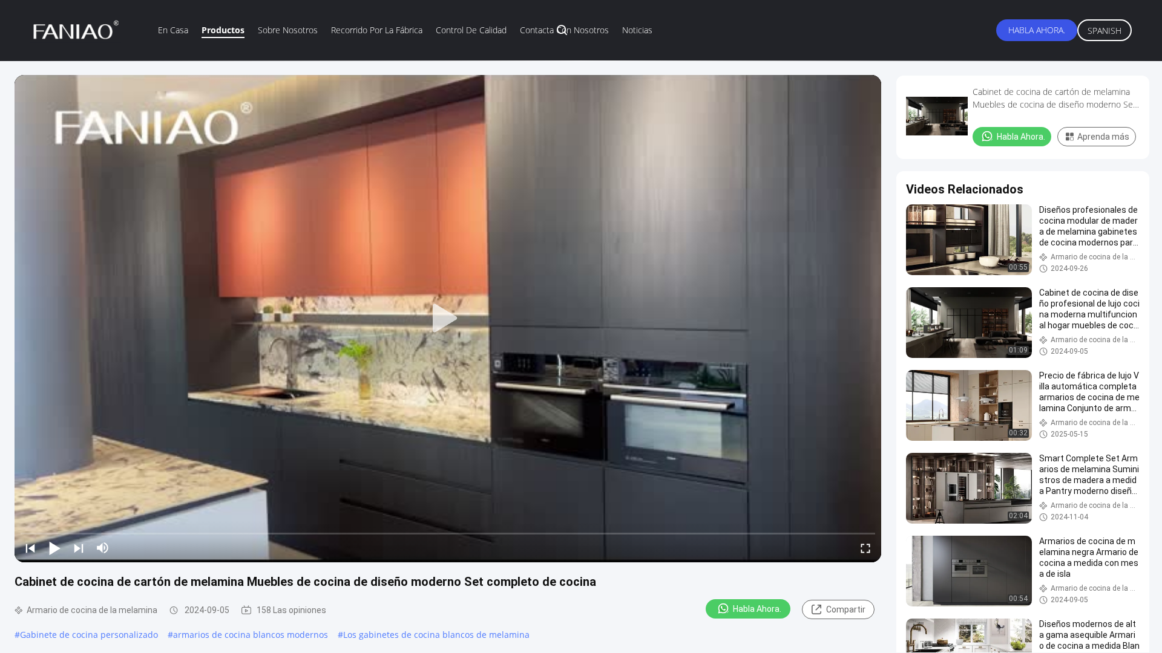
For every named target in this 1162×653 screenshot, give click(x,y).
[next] (79, 548)
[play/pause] (54, 548)
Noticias (637, 30)
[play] (448, 319)
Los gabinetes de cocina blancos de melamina (436, 634)
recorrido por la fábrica (376, 30)
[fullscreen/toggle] (865, 548)
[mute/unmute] (103, 548)
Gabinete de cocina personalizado (89, 634)
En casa (173, 30)
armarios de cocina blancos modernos (250, 634)
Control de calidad (471, 30)
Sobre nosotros (288, 30)
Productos (223, 30)
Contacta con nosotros (564, 30)
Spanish (1104, 30)
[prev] (30, 548)
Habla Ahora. (1036, 30)
